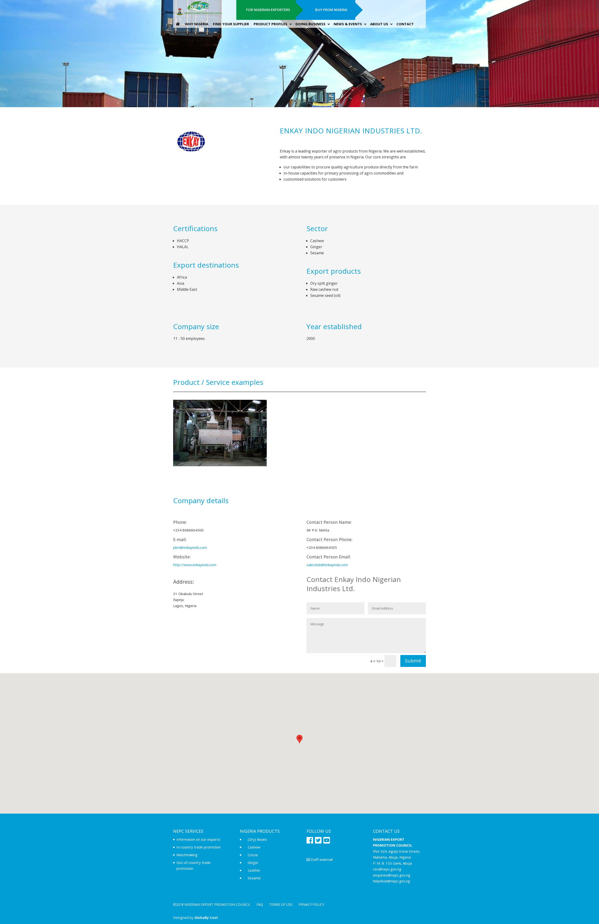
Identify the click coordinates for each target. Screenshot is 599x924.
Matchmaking (186, 854)
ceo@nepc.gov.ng (387, 869)
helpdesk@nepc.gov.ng (391, 881)
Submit (413, 661)
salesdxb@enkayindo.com (327, 564)
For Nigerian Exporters (268, 9)
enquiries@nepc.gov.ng (391, 875)
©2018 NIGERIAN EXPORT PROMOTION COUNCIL (211, 904)
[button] (299, 739)
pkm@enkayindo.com (190, 547)
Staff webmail (321, 859)
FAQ (259, 904)
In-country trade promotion (198, 847)
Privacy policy (311, 904)
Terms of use (280, 904)
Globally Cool (206, 917)
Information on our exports (198, 839)
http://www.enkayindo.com (194, 564)
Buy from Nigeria (331, 9)
